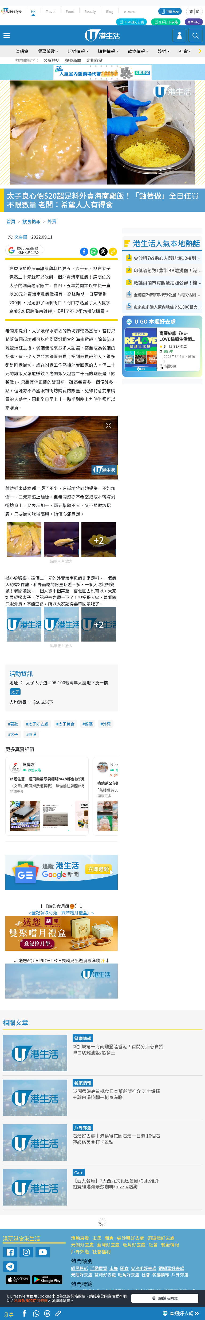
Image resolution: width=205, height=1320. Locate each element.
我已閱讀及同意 (165, 1298)
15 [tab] (101, 79)
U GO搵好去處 (134, 22)
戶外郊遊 (82, 1127)
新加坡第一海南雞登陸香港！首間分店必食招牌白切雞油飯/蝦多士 (118, 1049)
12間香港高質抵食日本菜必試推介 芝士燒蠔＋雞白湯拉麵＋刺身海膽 (116, 1094)
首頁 (10, 221)
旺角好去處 (134, 1244)
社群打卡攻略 (168, 22)
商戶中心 (193, 22)
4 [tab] (106, 66)
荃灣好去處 (108, 1244)
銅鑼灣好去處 (161, 1237)
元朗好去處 (82, 1244)
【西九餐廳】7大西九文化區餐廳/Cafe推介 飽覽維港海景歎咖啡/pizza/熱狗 (116, 1183)
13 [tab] (90, 79)
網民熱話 (79, 1268)
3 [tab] (101, 66)
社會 (153, 1244)
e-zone (129, 11)
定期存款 (95, 60)
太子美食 (66, 724)
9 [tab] (101, 72)
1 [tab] (90, 66)
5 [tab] (112, 66)
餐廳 (89, 724)
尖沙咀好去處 (130, 1237)
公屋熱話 (52, 60)
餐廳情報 (82, 1038)
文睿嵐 (20, 236)
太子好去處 (38, 724)
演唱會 (21, 51)
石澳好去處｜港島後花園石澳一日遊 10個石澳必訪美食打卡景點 (116, 1138)
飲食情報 (31, 221)
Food (70, 11)
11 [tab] (112, 72)
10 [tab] (106, 72)
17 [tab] (112, 79)
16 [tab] (106, 79)
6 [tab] (117, 66)
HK (33, 11)
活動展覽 (80, 1237)
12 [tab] (117, 72)
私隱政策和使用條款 (31, 1300)
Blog (109, 11)
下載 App (172, 11)
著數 (14, 724)
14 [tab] (95, 79)
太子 (15, 691)
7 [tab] (90, 72)
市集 (96, 1237)
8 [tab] (95, 72)
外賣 (52, 221)
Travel (51, 11)
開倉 (109, 1237)
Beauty (90, 11)
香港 (32, 734)
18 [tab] (117, 79)
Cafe (79, 1172)
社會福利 (101, 1251)
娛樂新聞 (73, 60)
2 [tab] (95, 66)
